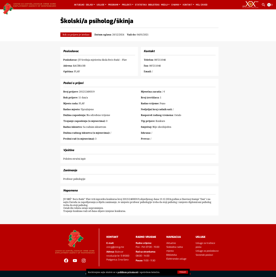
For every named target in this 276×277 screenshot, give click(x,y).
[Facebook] (66, 260)
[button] (182, 272)
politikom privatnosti (128, 272)
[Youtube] (75, 260)
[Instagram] (83, 260)
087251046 (160, 59)
